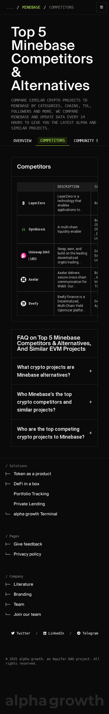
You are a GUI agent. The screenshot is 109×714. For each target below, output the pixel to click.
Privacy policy (27, 554)
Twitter (22, 633)
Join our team (27, 614)
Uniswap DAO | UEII (39, 255)
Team (19, 604)
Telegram (89, 633)
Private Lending (29, 504)
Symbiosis (37, 229)
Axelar (34, 280)
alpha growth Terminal (35, 514)
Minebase (31, 7)
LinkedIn (55, 633)
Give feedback (28, 544)
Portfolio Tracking (31, 493)
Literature (23, 584)
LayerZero (37, 203)
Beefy (33, 304)
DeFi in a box (26, 483)
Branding (23, 594)
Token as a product (32, 473)
